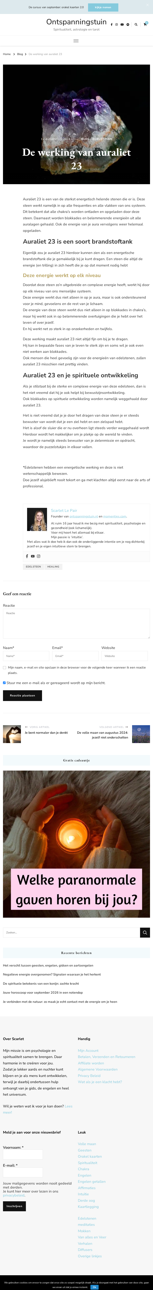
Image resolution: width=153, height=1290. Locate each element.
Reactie (9, 605)
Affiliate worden (91, 1063)
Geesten (84, 1150)
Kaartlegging (88, 1206)
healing (53, 566)
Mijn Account (88, 1050)
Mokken (84, 1231)
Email (57, 647)
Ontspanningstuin (76, 22)
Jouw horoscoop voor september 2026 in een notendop (43, 992)
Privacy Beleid (89, 1075)
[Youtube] (33, 556)
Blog (85, 139)
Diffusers (85, 1249)
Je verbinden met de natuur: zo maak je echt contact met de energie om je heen (60, 1002)
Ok (94, 1287)
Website (108, 647)
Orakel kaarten (90, 1156)
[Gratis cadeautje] (76, 844)
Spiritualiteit (87, 1162)
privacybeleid (14, 1195)
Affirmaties (87, 1188)
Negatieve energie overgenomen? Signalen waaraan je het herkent (52, 974)
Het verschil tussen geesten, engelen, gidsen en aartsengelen (48, 965)
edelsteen (33, 566)
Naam (8, 647)
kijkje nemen (103, 7)
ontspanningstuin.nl (84, 516)
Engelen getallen (92, 1181)
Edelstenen (102, 139)
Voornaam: (13, 1147)
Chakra (83, 1169)
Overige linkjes (90, 1256)
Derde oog (86, 1200)
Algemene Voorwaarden (98, 1069)
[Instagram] (38, 556)
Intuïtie (83, 1194)
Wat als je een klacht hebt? (100, 1082)
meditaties (86, 1224)
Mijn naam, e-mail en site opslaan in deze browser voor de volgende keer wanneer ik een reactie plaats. (77, 670)
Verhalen (85, 1243)
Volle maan (87, 1144)
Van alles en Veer (92, 1237)
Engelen (84, 1175)
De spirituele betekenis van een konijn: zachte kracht (41, 983)
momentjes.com (114, 516)
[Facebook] (27, 556)
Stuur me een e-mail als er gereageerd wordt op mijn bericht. (55, 682)
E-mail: (10, 1165)
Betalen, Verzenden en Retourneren (106, 1056)
